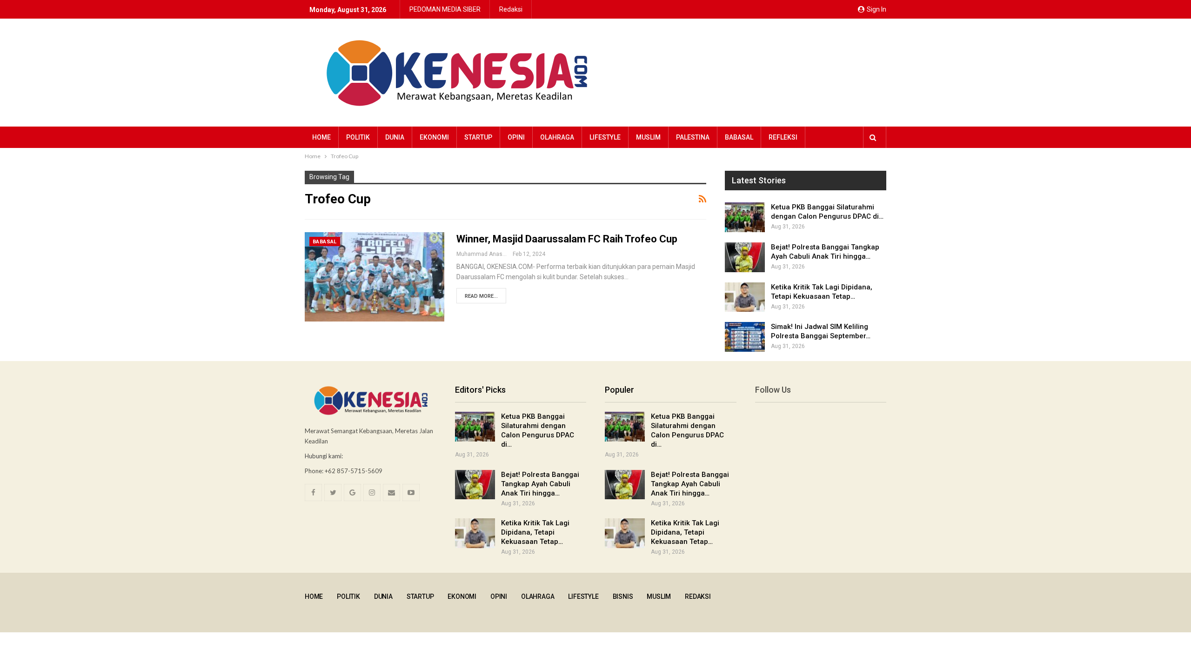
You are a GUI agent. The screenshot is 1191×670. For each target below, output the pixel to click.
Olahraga (557, 137)
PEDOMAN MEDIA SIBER (445, 9)
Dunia (394, 137)
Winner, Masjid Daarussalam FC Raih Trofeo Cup (566, 239)
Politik (358, 137)
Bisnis (623, 596)
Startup (478, 137)
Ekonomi (434, 137)
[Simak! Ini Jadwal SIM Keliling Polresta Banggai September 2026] (745, 337)
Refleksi (783, 137)
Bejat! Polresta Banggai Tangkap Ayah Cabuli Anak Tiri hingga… (540, 483)
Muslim (648, 137)
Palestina (692, 137)
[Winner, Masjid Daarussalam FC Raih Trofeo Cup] (374, 277)
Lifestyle (605, 137)
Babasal (739, 137)
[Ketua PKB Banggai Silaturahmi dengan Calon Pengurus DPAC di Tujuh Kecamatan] (745, 217)
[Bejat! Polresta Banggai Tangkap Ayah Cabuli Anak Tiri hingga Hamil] (745, 257)
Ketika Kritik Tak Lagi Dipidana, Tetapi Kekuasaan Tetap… (535, 532)
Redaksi (510, 9)
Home (321, 137)
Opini (516, 137)
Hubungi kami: (324, 456)
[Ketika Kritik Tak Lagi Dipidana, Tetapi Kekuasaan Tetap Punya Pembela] (745, 297)
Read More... (481, 296)
